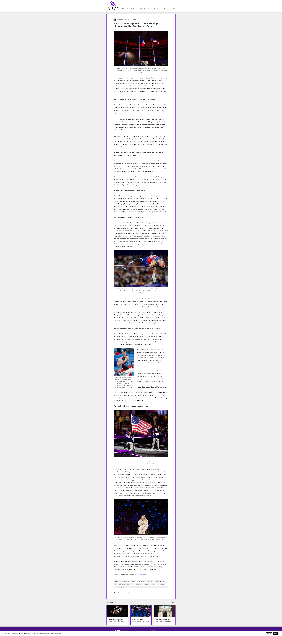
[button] (151, 8)
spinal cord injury (159, 581)
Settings (269, 633)
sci (115, 584)
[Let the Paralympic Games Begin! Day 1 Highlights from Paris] (164, 611)
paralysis (150, 581)
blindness (153, 587)
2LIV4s (133, 581)
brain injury (130, 584)
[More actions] (167, 19)
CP (140, 587)
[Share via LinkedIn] (121, 592)
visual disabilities (162, 587)
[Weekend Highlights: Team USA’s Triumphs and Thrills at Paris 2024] (117, 611)
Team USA (146, 587)
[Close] (280, 633)
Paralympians (160, 584)
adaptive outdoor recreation (122, 581)
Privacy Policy (58, 633)
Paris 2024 (127, 587)
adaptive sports (141, 581)
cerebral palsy (118, 587)
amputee (134, 587)
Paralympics (139, 584)
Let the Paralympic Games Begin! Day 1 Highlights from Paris (163, 620)
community (122, 584)
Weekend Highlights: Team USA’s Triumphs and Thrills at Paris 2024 (117, 620)
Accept (275, 633)
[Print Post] (129, 592)
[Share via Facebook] (114, 592)
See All (174, 602)
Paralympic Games (149, 584)
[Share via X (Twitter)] (118, 592)
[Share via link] (125, 592)
